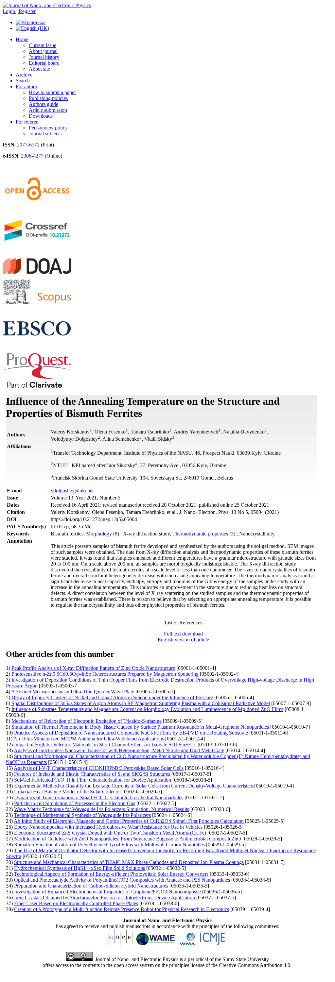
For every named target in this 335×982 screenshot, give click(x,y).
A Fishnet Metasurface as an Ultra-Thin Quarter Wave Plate (72, 691)
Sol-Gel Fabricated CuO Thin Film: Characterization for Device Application (92, 780)
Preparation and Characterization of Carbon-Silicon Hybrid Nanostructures (91, 886)
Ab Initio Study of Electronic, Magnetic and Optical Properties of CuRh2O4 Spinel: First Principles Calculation (129, 821)
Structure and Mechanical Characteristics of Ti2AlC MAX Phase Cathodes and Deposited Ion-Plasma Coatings (129, 862)
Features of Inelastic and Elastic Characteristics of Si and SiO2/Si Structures (92, 774)
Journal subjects (45, 133)
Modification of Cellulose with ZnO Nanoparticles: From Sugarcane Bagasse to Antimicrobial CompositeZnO (127, 838)
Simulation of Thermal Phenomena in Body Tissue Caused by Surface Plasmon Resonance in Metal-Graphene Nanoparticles (140, 727)
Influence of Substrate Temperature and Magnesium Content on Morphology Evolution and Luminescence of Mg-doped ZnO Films (147, 709)
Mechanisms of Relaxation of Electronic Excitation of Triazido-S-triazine (86, 721)
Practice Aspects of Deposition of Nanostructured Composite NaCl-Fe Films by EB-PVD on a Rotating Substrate (131, 733)
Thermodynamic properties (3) (204, 533)
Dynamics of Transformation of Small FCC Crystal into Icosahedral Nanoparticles (98, 797)
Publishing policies (48, 98)
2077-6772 (28, 144)
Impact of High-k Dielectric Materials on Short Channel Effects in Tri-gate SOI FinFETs (105, 744)
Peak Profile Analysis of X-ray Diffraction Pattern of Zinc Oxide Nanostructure (93, 668)
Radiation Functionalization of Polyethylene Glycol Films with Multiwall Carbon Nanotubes (109, 844)
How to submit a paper (52, 92)
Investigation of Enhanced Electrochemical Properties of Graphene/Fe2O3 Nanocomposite (107, 891)
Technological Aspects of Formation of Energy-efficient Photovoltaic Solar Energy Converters (111, 874)
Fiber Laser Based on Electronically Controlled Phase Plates (76, 903)
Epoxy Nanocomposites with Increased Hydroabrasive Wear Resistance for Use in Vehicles (108, 827)
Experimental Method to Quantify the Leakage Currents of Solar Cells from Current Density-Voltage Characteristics (133, 785)
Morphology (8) (103, 533)
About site (39, 69)
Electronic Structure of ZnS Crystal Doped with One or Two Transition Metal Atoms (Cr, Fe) (110, 833)
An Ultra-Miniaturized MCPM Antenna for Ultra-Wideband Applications (88, 738)
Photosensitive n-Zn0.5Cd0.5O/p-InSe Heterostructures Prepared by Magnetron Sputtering (105, 674)
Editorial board (44, 63)
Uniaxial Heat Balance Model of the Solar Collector (67, 791)
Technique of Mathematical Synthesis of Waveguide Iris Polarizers (82, 815)
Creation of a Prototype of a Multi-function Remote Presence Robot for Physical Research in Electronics (121, 909)
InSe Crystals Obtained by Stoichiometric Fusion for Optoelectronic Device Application (104, 897)
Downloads (41, 116)
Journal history (44, 57)
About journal (43, 51)
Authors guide (43, 104)
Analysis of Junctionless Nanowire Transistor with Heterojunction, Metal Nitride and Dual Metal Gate (119, 750)
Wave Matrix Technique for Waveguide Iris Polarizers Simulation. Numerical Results (101, 809)
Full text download (183, 633)
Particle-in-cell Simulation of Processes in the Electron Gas (74, 803)
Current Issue (42, 45)
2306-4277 (32, 156)
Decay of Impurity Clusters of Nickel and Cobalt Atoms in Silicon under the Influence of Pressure (112, 697)
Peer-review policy (48, 127)
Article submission (48, 110)
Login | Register (19, 11)
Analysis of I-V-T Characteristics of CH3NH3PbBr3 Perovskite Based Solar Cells (99, 768)
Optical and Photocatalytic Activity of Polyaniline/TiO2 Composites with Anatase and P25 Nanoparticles (122, 880)
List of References (183, 622)
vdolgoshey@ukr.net (72, 490)
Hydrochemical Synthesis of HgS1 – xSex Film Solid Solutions (79, 868)
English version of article (183, 639)
